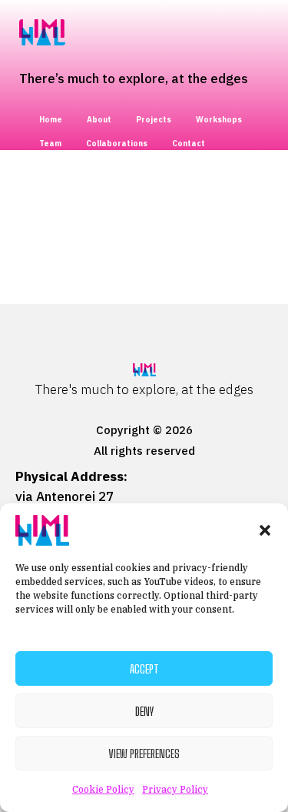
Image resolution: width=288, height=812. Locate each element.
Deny (144, 711)
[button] (265, 530)
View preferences (144, 753)
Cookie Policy (103, 789)
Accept (144, 669)
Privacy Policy (175, 789)
